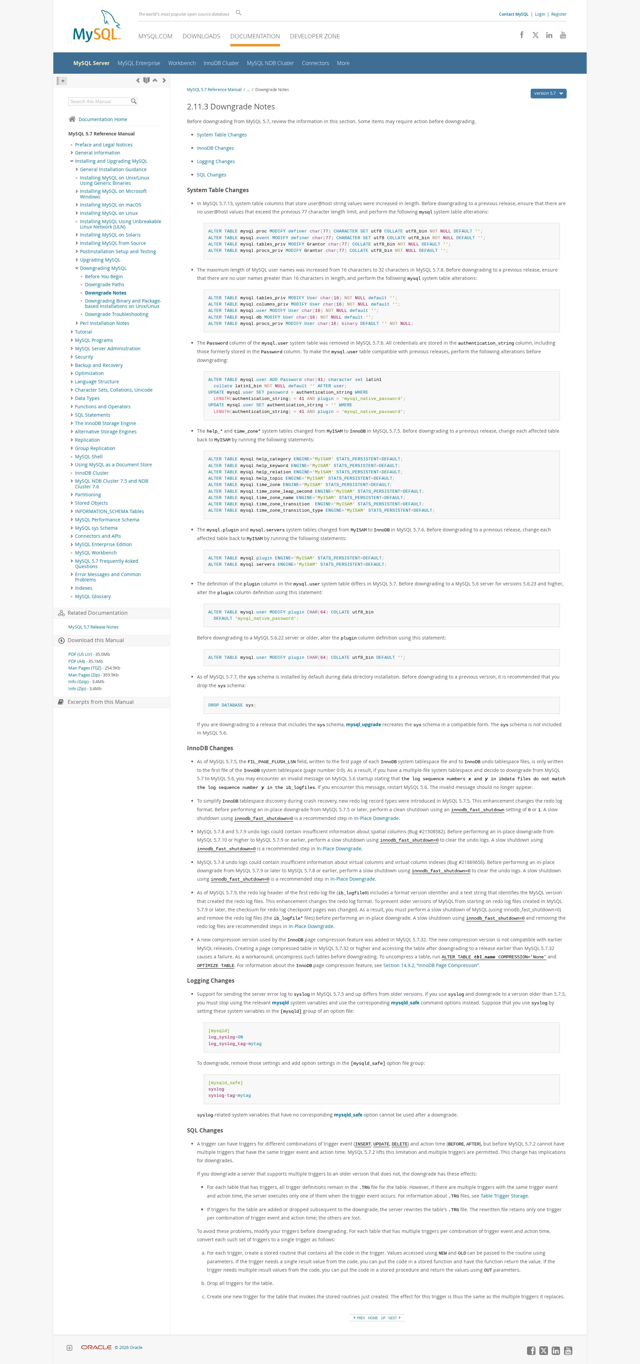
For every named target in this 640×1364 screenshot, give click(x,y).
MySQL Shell (89, 457)
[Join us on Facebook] (519, 36)
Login (540, 14)
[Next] (164, 80)
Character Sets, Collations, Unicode (114, 390)
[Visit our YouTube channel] (560, 36)
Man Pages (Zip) (84, 675)
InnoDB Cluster (92, 473)
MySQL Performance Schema (107, 520)
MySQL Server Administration (108, 349)
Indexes (83, 588)
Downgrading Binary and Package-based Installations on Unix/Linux (123, 303)
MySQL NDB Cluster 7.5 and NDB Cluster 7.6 (111, 483)
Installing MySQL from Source (113, 243)
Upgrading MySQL (100, 260)
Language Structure (97, 382)
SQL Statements (92, 415)
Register (559, 14)
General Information (97, 153)
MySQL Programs (94, 340)
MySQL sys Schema (96, 528)
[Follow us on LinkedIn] (547, 36)
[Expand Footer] (69, 1348)
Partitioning (88, 495)
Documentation (255, 36)
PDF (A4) (76, 661)
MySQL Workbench (96, 553)
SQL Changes (211, 174)
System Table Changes (222, 134)
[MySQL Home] (97, 26)
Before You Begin (104, 277)
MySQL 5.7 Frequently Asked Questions (106, 563)
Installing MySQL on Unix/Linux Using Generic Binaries (114, 180)
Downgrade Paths (104, 285)
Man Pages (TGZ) (84, 668)
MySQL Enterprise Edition (103, 544)
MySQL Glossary (93, 596)
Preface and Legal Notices (104, 145)
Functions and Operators (103, 407)
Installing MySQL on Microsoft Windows (113, 193)
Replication (87, 440)
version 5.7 (545, 93)
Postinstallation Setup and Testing (118, 252)
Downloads (201, 36)
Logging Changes (216, 161)
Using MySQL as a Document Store (113, 465)
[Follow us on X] (533, 36)
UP (383, 1318)
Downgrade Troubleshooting (116, 314)
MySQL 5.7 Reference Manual (214, 89)
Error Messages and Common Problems (108, 577)
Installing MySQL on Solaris (110, 235)
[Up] (155, 80)
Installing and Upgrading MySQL (111, 161)
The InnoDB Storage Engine (105, 423)
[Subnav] (71, 152)
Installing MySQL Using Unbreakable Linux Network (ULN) (120, 224)
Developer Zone (315, 36)
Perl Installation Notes (104, 323)
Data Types (87, 398)
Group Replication (95, 448)
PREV (360, 1318)
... (248, 89)
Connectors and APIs (98, 536)
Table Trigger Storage (504, 1196)
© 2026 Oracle (128, 1347)
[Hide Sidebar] (62, 81)
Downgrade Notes (105, 293)
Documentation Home (103, 119)
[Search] (133, 101)
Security (84, 357)
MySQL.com (155, 36)
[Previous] (138, 80)
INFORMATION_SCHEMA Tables (109, 511)
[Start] (146, 80)
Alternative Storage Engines (106, 432)
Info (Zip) (77, 689)
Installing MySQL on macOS (110, 205)
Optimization (89, 373)
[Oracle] (96, 1347)
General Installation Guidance (113, 169)
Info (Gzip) (78, 682)
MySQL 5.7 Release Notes (93, 627)
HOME (373, 1318)
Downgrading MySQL (103, 268)
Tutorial (83, 332)
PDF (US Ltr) (80, 654)
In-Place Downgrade (376, 818)
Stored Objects (91, 503)
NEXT (393, 1318)
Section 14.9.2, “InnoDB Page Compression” (431, 965)
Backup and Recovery (99, 365)
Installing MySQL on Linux (109, 213)
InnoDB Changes (215, 148)
